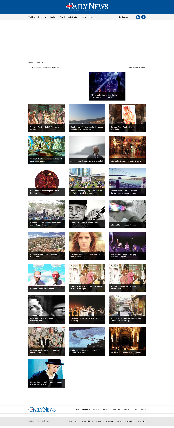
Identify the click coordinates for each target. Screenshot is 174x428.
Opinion (52, 17)
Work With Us (87, 421)
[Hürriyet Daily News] (87, 7)
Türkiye (31, 17)
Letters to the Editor (125, 421)
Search (40, 62)
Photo (91, 17)
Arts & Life (72, 17)
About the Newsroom (105, 421)
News (30, 62)
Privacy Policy (73, 421)
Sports (83, 17)
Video (134, 409)
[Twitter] (143, 17)
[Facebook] (138, 17)
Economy (42, 17)
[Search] (120, 17)
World (62, 17)
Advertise (142, 421)
